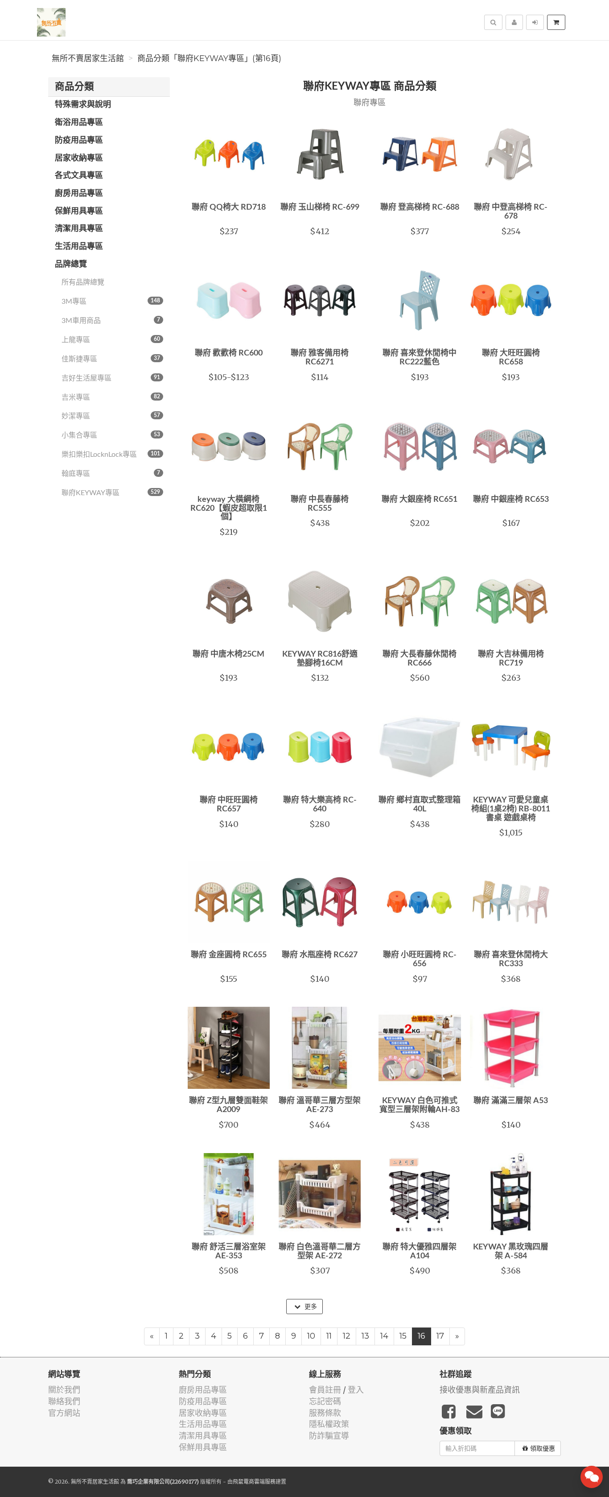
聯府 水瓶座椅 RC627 (320, 955)
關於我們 (64, 1390)
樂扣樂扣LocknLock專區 (111, 454)
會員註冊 (325, 1390)
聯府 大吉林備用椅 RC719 (511, 658)
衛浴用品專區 (79, 123)
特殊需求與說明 (83, 105)
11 (329, 1336)
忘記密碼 (325, 1401)
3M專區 (111, 301)
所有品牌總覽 (83, 282)
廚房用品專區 (79, 194)
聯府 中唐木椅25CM (228, 654)
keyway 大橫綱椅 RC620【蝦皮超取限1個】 (228, 508)
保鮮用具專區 (79, 211)
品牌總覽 (71, 265)
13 (365, 1336)
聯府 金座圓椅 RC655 (229, 955)
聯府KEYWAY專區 (111, 492)
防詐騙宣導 (329, 1436)
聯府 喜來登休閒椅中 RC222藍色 (420, 357)
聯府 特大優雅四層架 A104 (420, 1251)
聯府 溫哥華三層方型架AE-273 (320, 1105)
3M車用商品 (111, 320)
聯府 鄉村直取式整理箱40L (420, 804)
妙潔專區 (111, 416)
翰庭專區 (111, 473)
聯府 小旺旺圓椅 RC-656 (420, 959)
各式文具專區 (79, 176)
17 (440, 1336)
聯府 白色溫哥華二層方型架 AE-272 (320, 1251)
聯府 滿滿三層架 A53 (510, 1101)
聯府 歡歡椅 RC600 (229, 353)
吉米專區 (111, 397)
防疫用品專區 (79, 140)
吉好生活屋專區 (111, 378)
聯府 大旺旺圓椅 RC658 (511, 357)
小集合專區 (111, 435)
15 (403, 1336)
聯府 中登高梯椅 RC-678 (510, 211)
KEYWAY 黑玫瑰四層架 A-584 (510, 1251)
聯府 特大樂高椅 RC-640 (320, 804)
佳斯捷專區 (111, 359)
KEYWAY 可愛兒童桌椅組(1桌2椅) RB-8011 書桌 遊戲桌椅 (510, 809)
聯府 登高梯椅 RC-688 (419, 207)
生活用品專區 (79, 247)
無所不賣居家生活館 (88, 58)
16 (421, 1336)
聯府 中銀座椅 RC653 (511, 500)
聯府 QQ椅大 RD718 (229, 207)
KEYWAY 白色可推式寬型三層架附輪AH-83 (419, 1105)
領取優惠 (542, 1448)
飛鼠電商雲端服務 (254, 1481)
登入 (356, 1390)
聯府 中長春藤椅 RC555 (320, 504)
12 (346, 1336)
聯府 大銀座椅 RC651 (419, 500)
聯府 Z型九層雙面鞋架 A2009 (228, 1105)
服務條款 (325, 1413)
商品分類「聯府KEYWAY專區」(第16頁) (209, 58)
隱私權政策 (329, 1424)
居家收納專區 (79, 158)
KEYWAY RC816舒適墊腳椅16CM (320, 658)
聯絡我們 (64, 1401)
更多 (310, 1307)
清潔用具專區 (79, 229)
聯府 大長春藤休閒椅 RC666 (420, 658)
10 (311, 1336)
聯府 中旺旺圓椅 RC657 (229, 804)
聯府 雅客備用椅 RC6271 (320, 357)
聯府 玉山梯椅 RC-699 (319, 207)
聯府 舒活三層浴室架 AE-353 (229, 1251)
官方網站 (64, 1413)
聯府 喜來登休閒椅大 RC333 (511, 959)
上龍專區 (111, 339)
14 (384, 1336)
